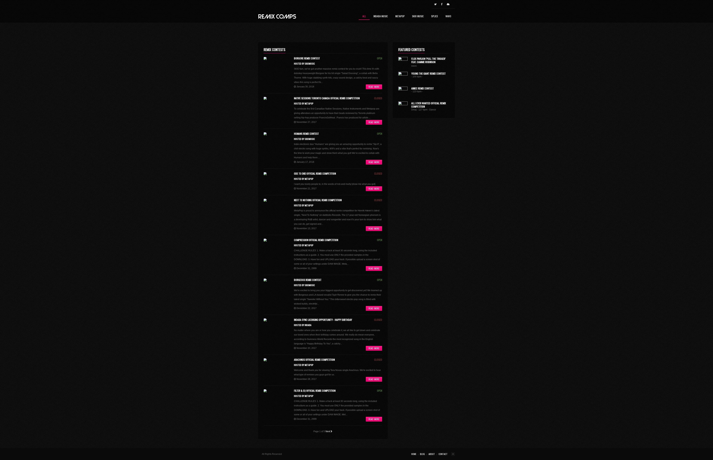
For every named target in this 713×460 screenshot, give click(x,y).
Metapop (400, 16)
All (364, 16)
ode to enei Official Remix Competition (315, 173)
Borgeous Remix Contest (307, 280)
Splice (434, 16)
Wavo (448, 16)
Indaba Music (380, 16)
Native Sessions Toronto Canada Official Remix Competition (327, 98)
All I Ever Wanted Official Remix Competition (428, 104)
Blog (422, 454)
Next (328, 431)
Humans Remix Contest (306, 133)
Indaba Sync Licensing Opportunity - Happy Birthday (323, 319)
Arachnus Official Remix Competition (314, 359)
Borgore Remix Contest (307, 58)
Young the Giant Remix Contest (428, 73)
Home (413, 454)
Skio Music (418, 16)
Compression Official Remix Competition (316, 240)
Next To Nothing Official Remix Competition (318, 200)
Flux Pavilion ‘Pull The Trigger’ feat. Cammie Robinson (428, 60)
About (432, 454)
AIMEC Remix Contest (422, 88)
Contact (443, 454)
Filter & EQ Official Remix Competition (315, 390)
